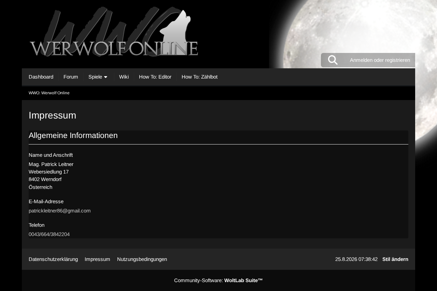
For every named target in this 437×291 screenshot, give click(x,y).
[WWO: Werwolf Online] (218, 34)
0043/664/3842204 (49, 234)
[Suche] (333, 60)
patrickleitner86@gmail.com (60, 210)
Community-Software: (218, 280)
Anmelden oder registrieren (380, 60)
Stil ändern (395, 259)
